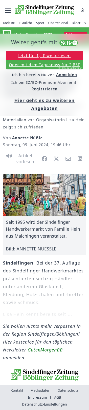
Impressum (37, 397)
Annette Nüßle (27, 137)
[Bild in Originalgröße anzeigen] (44, 195)
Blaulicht (25, 23)
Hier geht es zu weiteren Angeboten (44, 104)
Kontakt (17, 390)
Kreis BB (9, 23)
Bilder (76, 23)
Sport (40, 23)
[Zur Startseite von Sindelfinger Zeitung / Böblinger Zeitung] (44, 10)
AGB (57, 397)
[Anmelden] (82, 10)
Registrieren (44, 88)
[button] (8, 10)
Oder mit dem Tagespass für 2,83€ (46, 65)
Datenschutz (68, 390)
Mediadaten (40, 390)
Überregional (58, 23)
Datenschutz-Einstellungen (44, 404)
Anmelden (66, 74)
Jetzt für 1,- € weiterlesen (44, 55)
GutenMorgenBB (45, 350)
